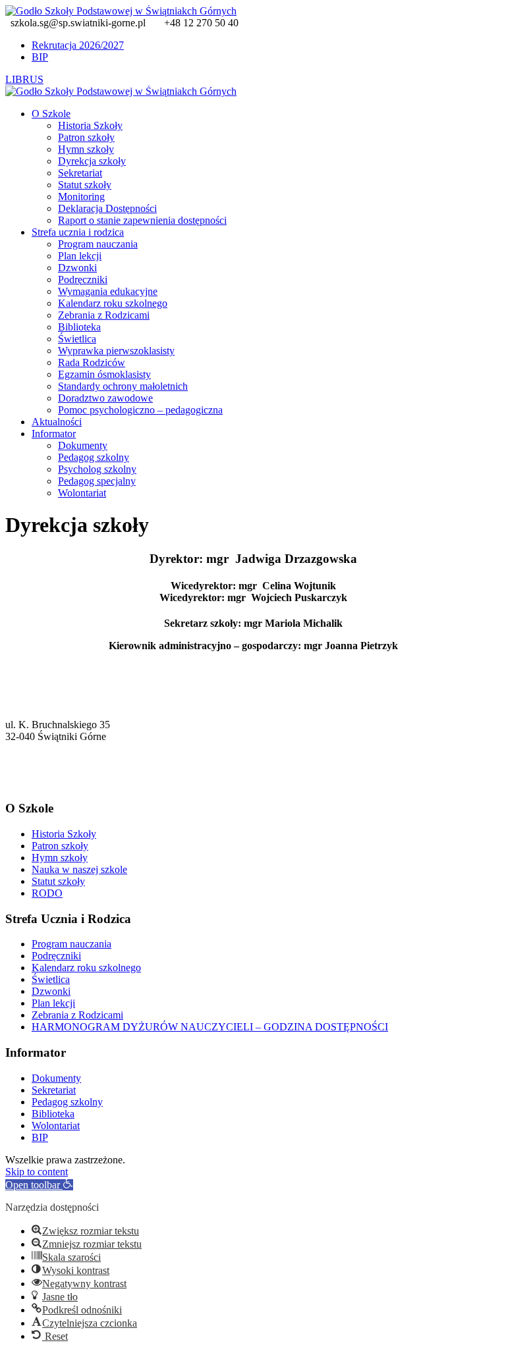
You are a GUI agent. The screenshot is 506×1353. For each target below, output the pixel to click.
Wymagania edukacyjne (107, 291)
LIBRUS (24, 79)
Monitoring (81, 196)
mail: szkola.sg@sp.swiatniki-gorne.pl (83, 783)
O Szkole (51, 113)
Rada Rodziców (91, 362)
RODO (47, 893)
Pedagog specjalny (97, 481)
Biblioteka (79, 326)
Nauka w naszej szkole (79, 869)
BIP (40, 57)
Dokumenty (82, 445)
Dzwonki (77, 267)
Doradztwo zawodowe (105, 398)
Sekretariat (80, 172)
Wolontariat (82, 492)
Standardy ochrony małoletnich (123, 386)
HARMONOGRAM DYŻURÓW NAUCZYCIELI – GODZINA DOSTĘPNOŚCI (210, 1026)
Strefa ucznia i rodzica (78, 232)
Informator (54, 433)
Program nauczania (98, 244)
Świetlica (77, 338)
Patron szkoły (86, 137)
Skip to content (36, 1171)
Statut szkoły (84, 184)
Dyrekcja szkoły (92, 161)
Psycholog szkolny (97, 469)
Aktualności (57, 421)
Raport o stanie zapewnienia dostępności (142, 220)
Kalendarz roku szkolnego (112, 303)
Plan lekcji (79, 255)
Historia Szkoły (90, 125)
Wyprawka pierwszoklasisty (116, 350)
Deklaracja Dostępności (107, 208)
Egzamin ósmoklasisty (104, 374)
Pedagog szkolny (93, 457)
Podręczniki (82, 279)
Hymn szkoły (86, 149)
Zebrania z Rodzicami (104, 315)
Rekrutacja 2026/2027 (78, 45)
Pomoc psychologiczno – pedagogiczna (140, 409)
